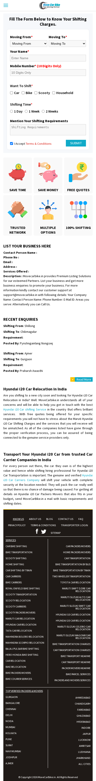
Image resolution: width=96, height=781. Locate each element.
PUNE (9, 739)
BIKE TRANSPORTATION (19, 552)
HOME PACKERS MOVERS (76, 552)
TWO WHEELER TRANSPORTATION (71, 576)
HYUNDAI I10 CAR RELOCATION (73, 614)
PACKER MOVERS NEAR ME (76, 668)
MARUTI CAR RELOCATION (20, 618)
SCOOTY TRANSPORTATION (21, 594)
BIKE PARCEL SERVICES (78, 674)
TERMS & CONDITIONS (43, 525)
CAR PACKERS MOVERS (78, 546)
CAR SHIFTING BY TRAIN (19, 570)
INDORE (85, 727)
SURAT (9, 745)
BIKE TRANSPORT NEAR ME (75, 656)
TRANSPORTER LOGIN (74, 525)
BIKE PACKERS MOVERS (18, 672)
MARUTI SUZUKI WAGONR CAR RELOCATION (73, 637)
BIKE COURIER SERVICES (19, 678)
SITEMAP (56, 532)
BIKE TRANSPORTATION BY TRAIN (71, 570)
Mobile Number (35, 66)
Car (16, 92)
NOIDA (9, 721)
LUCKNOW (84, 739)
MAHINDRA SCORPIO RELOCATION (25, 642)
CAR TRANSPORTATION (77, 558)
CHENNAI (11, 709)
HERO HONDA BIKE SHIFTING (22, 654)
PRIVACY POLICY (16, 525)
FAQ (80, 519)
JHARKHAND (83, 758)
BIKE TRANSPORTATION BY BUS (72, 564)
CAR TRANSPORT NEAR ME (75, 662)
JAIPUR (86, 733)
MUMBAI (10, 727)
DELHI (9, 715)
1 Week (34, 111)
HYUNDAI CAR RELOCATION (21, 624)
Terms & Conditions (39, 144)
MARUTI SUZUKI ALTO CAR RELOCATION (75, 598)
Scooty (44, 92)
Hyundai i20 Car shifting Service (24, 409)
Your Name (19, 51)
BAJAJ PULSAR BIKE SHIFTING (22, 648)
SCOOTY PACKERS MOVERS (20, 612)
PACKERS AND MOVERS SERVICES (72, 680)
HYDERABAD (83, 721)
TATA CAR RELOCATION (19, 630)
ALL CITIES (84, 764)
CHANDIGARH (82, 703)
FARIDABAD (83, 709)
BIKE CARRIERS (14, 582)
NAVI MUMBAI (13, 751)
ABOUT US (35, 519)
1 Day (18, 111)
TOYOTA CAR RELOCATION (75, 582)
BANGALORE (13, 703)
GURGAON (12, 697)
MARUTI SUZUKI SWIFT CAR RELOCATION (75, 607)
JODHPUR (11, 757)
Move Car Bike (53, 5)
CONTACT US (65, 519)
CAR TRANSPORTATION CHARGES (71, 650)
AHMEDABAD (82, 697)
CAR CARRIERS (13, 576)
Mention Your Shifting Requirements (39, 121)
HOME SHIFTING (15, 564)
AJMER (9, 763)
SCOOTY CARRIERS (16, 606)
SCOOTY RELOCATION (18, 600)
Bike (29, 92)
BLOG (49, 519)
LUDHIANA (84, 752)
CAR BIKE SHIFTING (16, 546)
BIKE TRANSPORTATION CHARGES (71, 644)
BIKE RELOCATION (16, 666)
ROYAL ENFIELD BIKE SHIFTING (23, 588)
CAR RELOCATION (15, 660)
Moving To (58, 37)
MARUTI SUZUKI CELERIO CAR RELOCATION (73, 628)
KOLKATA (11, 733)
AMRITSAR (84, 745)
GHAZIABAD (83, 715)
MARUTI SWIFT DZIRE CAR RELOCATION (76, 590)
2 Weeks (52, 111)
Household (64, 92)
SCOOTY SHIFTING (16, 558)
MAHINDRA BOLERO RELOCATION (25, 636)
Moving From (21, 37)
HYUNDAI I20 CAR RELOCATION (73, 620)
